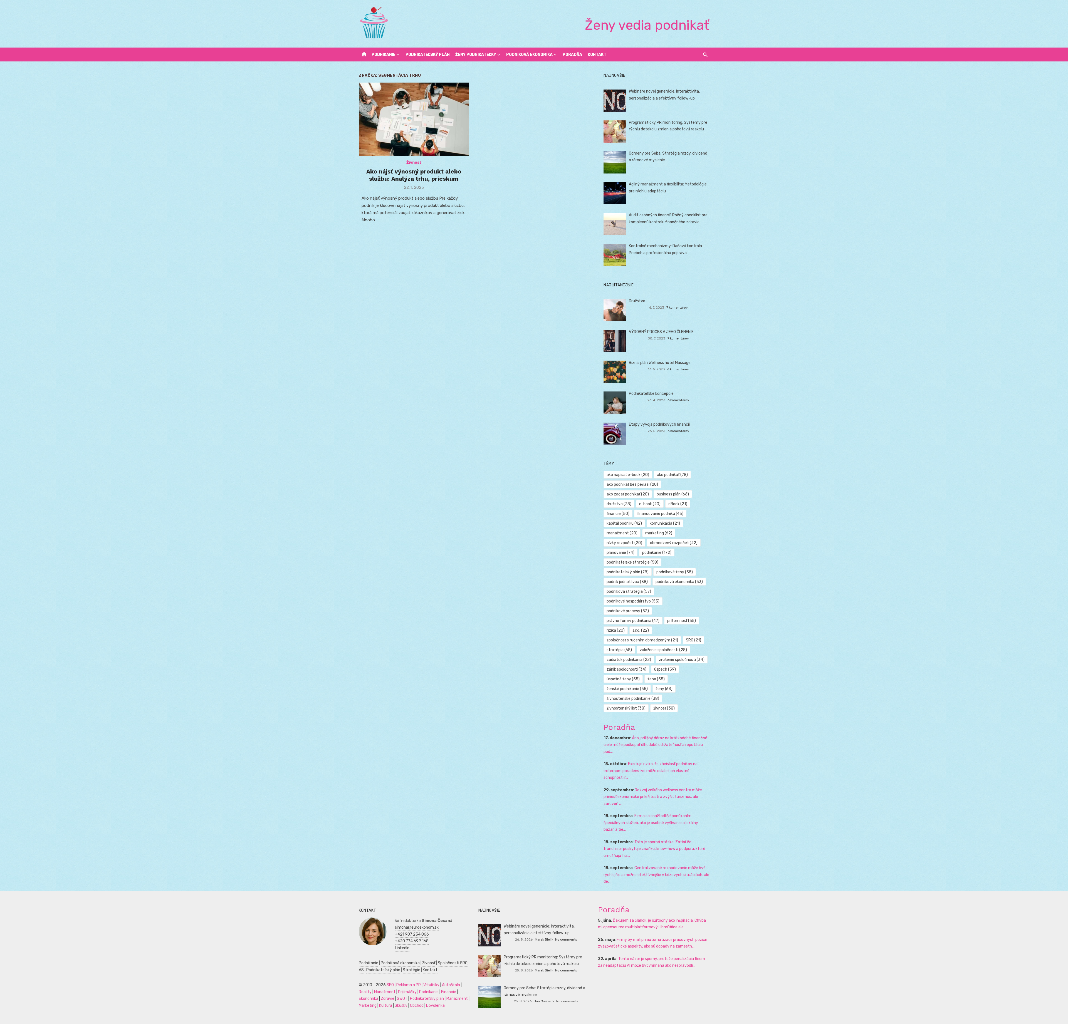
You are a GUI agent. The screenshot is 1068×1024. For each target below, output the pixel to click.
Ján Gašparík (544, 1001)
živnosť (664, 708)
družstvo (619, 504)
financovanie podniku (660, 513)
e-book (650, 504)
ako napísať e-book (628, 474)
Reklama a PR (408, 985)
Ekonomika (368, 998)
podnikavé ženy (674, 572)
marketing (658, 533)
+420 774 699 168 (412, 941)
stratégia (619, 650)
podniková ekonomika (679, 581)
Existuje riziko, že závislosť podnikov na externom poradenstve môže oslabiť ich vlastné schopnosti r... (651, 771)
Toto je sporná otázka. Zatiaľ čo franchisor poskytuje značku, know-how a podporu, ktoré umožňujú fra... (654, 849)
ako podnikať (672, 474)
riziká (616, 630)
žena (656, 679)
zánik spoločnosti (626, 669)
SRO (693, 640)
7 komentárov (677, 307)
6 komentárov (678, 369)
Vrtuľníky (431, 985)
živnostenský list (626, 708)
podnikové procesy (628, 611)
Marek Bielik (544, 939)
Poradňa (572, 54)
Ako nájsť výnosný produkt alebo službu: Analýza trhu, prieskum (413, 175)
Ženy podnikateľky (475, 54)
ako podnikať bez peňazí (632, 484)
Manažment (384, 992)
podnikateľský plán (628, 572)
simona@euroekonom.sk (417, 927)
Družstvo (637, 301)
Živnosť (413, 162)
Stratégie (411, 970)
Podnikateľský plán (428, 54)
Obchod (417, 1005)
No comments (566, 939)
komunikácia (665, 523)
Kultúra (385, 1005)
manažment (622, 533)
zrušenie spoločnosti (681, 659)
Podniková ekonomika (529, 54)
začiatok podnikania (629, 659)
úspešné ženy (623, 679)
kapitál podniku (624, 523)
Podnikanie (383, 54)
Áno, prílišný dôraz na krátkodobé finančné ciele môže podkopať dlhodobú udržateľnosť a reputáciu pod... (655, 745)
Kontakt (597, 54)
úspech (665, 669)
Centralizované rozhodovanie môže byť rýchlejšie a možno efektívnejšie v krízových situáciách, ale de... (656, 875)
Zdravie (387, 998)
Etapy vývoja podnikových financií (659, 424)
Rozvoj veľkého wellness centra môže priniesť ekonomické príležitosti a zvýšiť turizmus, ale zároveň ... (653, 797)
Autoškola (451, 985)
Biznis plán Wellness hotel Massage (660, 362)
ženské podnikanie (627, 688)
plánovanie (620, 552)
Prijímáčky (407, 992)
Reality (365, 992)
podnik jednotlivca (627, 581)
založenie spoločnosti (663, 650)
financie (618, 513)
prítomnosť (681, 620)
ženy (664, 688)
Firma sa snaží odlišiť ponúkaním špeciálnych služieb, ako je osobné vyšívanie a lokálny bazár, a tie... (651, 823)
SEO (390, 985)
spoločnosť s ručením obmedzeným (642, 640)
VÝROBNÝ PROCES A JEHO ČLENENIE (661, 331)
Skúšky (401, 1005)
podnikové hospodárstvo (633, 601)
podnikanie (656, 552)
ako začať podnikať (628, 494)
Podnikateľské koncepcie (651, 393)
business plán (673, 494)
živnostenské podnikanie (633, 698)
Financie (448, 992)
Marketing (368, 1005)
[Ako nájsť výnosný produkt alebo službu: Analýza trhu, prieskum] (414, 119)
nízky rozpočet (624, 542)
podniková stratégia (629, 591)
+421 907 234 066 (412, 934)
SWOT (402, 998)
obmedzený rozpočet (674, 542)
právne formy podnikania (633, 620)
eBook (677, 504)
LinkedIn (402, 948)
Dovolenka (435, 1005)
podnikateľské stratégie (632, 562)
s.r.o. (640, 630)
